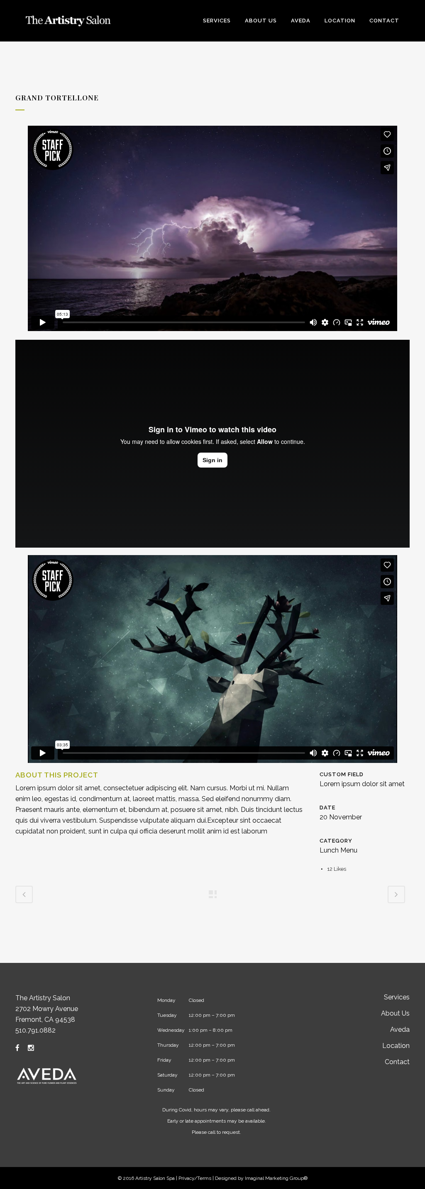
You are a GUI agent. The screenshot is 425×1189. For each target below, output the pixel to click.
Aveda (400, 1029)
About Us (395, 1013)
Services (397, 997)
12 (336, 869)
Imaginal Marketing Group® (276, 1178)
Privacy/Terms (194, 1178)
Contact (397, 1062)
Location (396, 1046)
